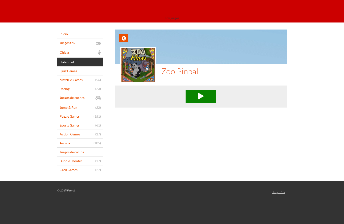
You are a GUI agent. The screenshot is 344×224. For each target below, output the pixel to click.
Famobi (71, 190)
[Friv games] (172, 8)
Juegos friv (278, 192)
